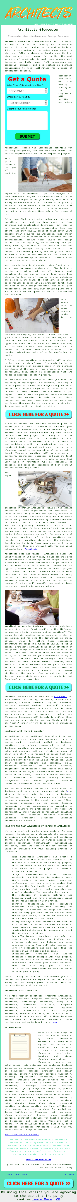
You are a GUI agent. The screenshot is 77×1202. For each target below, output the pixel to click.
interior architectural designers (38, 665)
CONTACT (58, 24)
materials (44, 344)
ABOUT (50, 24)
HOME (36, 24)
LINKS (42, 24)
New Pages (21, 1174)
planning (21, 459)
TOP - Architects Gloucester (22, 1135)
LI (68, 791)
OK (58, 1199)
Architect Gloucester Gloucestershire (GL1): (32, 41)
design (34, 433)
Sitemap (7, 1174)
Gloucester (60, 697)
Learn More (42, 1199)
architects (65, 79)
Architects (31, 549)
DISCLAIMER (68, 24)
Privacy (69, 1174)
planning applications (20, 1077)
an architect (30, 194)
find (14, 996)
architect (24, 56)
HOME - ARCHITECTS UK (38, 1159)
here (54, 1022)
